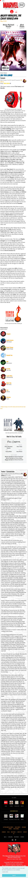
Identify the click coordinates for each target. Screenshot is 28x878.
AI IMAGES (4, 832)
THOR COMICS (16, 828)
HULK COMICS (17, 827)
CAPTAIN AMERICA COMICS (8, 827)
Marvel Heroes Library (12, 856)
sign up (5, 836)
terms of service (16, 836)
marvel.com (22, 836)
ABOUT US (19, 832)
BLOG (8, 832)
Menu (3, 1)
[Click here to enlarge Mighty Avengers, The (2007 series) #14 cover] (13, 70)
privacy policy (10, 836)
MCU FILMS (13, 832)
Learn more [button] (5, 871)
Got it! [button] (14, 875)
